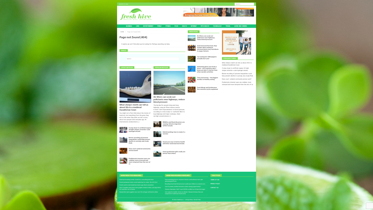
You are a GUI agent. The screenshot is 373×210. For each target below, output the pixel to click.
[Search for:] (244, 4)
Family (159, 26)
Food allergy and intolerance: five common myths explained (207, 88)
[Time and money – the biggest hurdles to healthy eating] (192, 80)
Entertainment (148, 26)
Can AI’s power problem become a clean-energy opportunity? (183, 187)
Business (129, 26)
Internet (194, 26)
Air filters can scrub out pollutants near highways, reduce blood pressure (169, 99)
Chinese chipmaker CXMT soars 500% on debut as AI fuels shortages (185, 189)
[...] (138, 122)
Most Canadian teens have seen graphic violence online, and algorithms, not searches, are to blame (140, 188)
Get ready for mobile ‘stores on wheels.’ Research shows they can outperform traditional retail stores (184, 193)
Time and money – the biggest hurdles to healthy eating (207, 78)
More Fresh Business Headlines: (178, 175)
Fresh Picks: (193, 32)
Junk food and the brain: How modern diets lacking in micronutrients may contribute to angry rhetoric (207, 48)
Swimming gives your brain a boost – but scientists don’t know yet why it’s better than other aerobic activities (207, 69)
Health (184, 26)
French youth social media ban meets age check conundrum (136, 185)
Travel (228, 26)
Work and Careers (240, 26)
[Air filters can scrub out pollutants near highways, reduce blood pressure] (169, 83)
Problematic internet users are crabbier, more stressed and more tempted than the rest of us (139, 161)
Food (176, 26)
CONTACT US (214, 187)
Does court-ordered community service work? (139, 150)
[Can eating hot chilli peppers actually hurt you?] (192, 59)
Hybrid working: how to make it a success (174, 133)
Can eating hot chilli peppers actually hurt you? (207, 58)
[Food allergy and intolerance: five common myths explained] (192, 89)
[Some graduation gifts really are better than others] (157, 154)
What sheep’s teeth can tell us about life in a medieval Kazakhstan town (133, 107)
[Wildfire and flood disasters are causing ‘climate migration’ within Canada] (157, 124)
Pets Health (205, 26)
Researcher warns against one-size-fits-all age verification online (138, 192)
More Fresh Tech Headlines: (131, 175)
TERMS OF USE (214, 179)
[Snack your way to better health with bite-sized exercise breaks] (157, 144)
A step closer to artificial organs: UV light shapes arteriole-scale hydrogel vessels (140, 129)
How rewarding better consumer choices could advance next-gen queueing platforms (184, 180)
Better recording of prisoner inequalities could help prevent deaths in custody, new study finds (139, 140)
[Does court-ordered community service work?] (123, 151)
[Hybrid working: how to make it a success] (157, 134)
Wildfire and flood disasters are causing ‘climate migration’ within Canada (174, 124)
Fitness (168, 26)
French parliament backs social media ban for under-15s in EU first (138, 182)
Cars (137, 26)
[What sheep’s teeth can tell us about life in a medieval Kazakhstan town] (135, 87)
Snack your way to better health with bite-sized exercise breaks (174, 143)
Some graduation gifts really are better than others (174, 152)
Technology (217, 26)
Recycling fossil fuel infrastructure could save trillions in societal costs (185, 184)
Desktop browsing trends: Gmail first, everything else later (136, 179)
